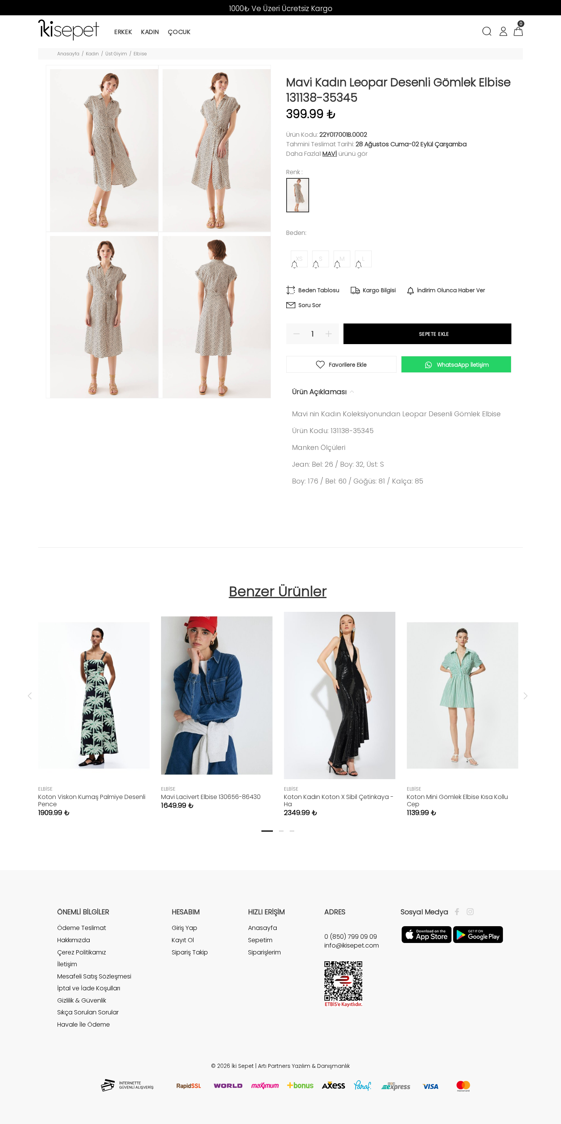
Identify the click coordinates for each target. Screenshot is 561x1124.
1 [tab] (267, 831)
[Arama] (488, 32)
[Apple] (426, 934)
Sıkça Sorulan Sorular (88, 1012)
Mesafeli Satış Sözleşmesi (94, 976)
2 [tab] (281, 831)
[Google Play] (478, 934)
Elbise (140, 53)
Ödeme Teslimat (81, 928)
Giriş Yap (184, 928)
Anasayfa (68, 53)
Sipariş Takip (190, 952)
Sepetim (260, 940)
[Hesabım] (503, 32)
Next (525, 695)
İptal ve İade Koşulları (88, 988)
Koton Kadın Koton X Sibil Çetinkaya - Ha (338, 800)
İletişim (67, 964)
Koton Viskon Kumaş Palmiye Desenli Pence (91, 800)
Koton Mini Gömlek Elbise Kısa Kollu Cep (457, 800)
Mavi (329, 153)
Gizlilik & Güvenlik (81, 1000)
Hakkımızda (73, 940)
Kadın (92, 53)
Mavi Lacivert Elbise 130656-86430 (211, 796)
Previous (30, 695)
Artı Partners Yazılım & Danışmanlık (304, 1066)
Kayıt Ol (183, 940)
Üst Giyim (116, 53)
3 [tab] (292, 831)
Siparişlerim (264, 952)
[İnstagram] (468, 912)
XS (299, 258)
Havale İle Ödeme (83, 1024)
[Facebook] (459, 912)
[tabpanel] (93, 707)
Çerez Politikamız (81, 952)
